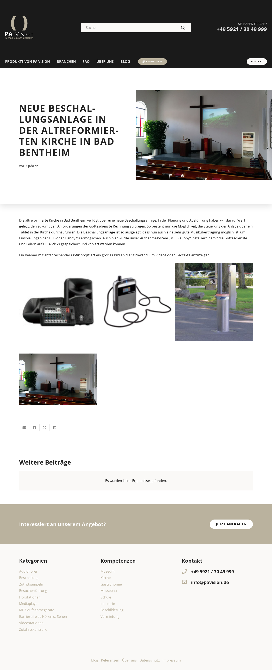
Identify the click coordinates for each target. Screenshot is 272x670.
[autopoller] (214, 302)
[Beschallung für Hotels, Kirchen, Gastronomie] (58, 302)
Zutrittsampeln (31, 584)
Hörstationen (30, 597)
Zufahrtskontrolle (33, 629)
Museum (108, 571)
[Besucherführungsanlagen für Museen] (136, 302)
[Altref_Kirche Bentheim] (58, 380)
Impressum (172, 660)
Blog (94, 660)
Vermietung (110, 616)
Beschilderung (112, 610)
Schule (106, 597)
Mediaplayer (29, 603)
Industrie (108, 603)
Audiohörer (28, 571)
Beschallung (28, 577)
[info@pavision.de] (186, 582)
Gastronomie (111, 584)
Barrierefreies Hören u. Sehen (43, 616)
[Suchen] (183, 28)
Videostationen (31, 623)
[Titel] (19, 27)
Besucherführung (33, 590)
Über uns (129, 660)
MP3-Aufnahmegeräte (36, 610)
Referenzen (110, 660)
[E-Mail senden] (24, 427)
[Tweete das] (45, 427)
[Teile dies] (34, 427)
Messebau (109, 590)
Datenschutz (149, 660)
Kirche (106, 577)
